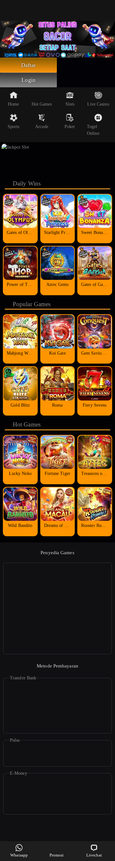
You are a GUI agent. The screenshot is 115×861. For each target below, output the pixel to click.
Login (28, 80)
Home (13, 104)
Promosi (57, 855)
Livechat (94, 855)
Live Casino (98, 104)
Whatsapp (19, 855)
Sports (13, 126)
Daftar (28, 65)
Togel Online (93, 130)
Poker (70, 126)
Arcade (41, 126)
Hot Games (42, 104)
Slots (70, 104)
